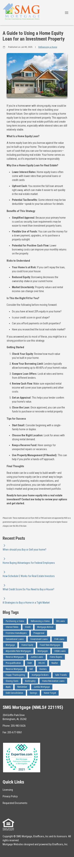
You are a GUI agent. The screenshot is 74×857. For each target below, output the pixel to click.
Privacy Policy (10, 796)
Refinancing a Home (47, 47)
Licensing (8, 789)
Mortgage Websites (13, 844)
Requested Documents (15, 803)
